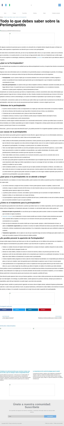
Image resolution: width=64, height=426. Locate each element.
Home (1, 17)
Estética (35, 13)
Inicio (5, 13)
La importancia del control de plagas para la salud (46, 371)
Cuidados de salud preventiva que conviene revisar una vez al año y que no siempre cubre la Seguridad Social (15, 372)
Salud (44, 13)
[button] (2, 5)
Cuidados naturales (56, 13)
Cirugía (14, 13)
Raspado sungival (7, 216)
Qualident (39, 57)
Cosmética (24, 13)
